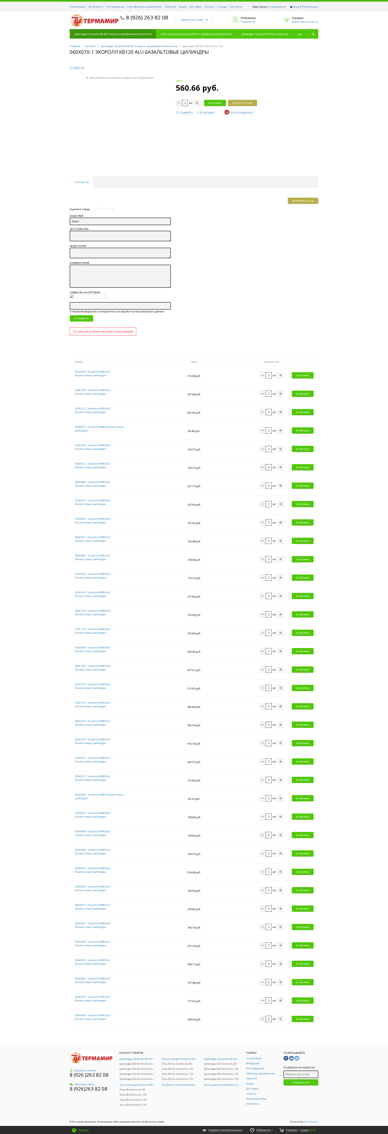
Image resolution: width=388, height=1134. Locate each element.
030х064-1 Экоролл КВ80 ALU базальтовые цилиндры (93, 1017)
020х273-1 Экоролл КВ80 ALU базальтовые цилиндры (93, 741)
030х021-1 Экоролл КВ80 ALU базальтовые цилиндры (93, 465)
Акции (183, 6)
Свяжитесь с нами (191, 19)
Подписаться (300, 1082)
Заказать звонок (85, 1070)
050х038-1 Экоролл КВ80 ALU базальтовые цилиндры (93, 943)
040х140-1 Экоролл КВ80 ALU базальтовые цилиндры (93, 667)
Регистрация (310, 6)
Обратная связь (84, 1084)
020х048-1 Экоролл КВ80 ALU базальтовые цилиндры (93, 833)
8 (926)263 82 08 (88, 1088)
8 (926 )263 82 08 (89, 1074)
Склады (222, 6)
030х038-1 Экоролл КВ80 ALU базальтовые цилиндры (93, 888)
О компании (77, 6)
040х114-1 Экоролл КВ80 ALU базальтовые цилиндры (93, 612)
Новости (170, 6)
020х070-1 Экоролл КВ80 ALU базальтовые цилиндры (93, 998)
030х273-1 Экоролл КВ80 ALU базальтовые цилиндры (93, 410)
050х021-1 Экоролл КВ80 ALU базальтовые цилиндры (93, 778)
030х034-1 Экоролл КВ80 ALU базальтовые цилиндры (93, 814)
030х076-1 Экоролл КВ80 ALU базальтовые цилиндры (93, 594)
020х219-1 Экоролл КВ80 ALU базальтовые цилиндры (93, 686)
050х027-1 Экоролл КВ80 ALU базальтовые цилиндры (93, 502)
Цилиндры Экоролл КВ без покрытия (264, 34)
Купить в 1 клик (243, 103)
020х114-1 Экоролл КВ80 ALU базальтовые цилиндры (93, 630)
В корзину (215, 103)
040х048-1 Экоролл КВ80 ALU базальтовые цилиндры (93, 483)
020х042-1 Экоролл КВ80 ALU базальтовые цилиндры (93, 925)
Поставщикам (115, 6)
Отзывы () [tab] (82, 182)
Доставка (195, 6)
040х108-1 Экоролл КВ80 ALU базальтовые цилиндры (93, 391)
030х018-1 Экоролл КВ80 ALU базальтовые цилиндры (93, 447)
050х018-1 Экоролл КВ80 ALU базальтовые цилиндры (93, 373)
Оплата (209, 6)
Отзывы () (77, 67)
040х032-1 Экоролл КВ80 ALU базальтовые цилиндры (93, 759)
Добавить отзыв (303, 200)
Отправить (81, 318)
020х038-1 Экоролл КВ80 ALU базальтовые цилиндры (93, 851)
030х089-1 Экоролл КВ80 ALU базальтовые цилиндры (93, 649)
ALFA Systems (311, 1121)
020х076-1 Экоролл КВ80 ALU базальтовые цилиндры (93, 575)
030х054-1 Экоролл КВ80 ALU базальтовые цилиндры (93, 520)
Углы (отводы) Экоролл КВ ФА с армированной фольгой (196, 34)
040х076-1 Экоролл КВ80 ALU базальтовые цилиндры (93, 961)
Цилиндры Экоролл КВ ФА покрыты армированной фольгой (112, 34)
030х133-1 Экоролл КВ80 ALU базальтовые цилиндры (93, 704)
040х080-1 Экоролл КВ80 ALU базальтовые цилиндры (93, 557)
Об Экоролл (95, 6)
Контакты (236, 6)
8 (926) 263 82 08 (147, 17)
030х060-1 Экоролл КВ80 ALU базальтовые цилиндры (93, 980)
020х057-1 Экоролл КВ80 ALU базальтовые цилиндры (93, 539)
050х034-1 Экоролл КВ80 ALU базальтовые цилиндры (93, 870)
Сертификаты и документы (144, 6)
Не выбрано (275, 6)
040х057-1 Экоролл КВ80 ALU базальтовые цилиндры (93, 906)
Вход (296, 6)
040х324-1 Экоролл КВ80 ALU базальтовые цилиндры (93, 722)
